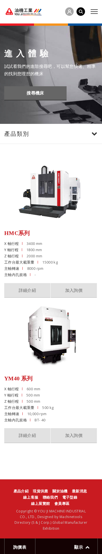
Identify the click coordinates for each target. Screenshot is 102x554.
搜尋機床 (35, 93)
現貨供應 (40, 490)
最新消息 (79, 490)
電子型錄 (69, 497)
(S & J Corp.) (41, 522)
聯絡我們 (50, 497)
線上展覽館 (40, 503)
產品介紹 (21, 490)
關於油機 (59, 490)
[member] (69, 11)
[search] (80, 11)
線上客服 (30, 497)
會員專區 (61, 503)
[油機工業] (23, 12)
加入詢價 (73, 290)
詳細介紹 (27, 290)
